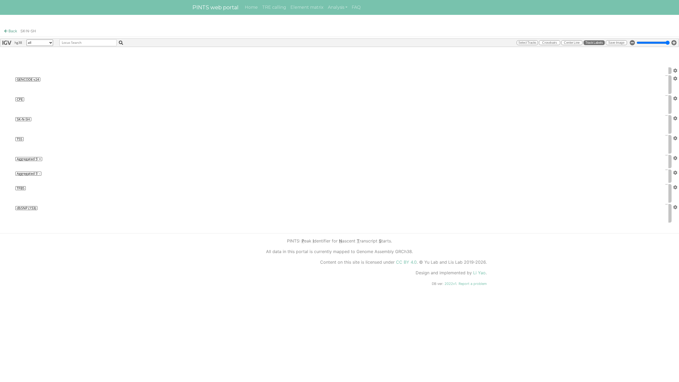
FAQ (356, 7)
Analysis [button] (336, 7)
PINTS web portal (215, 7)
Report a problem (473, 284)
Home (251, 7)
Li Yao (479, 272)
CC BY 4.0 (406, 262)
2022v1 (450, 284)
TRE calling (274, 7)
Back (12, 31)
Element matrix (307, 7)
